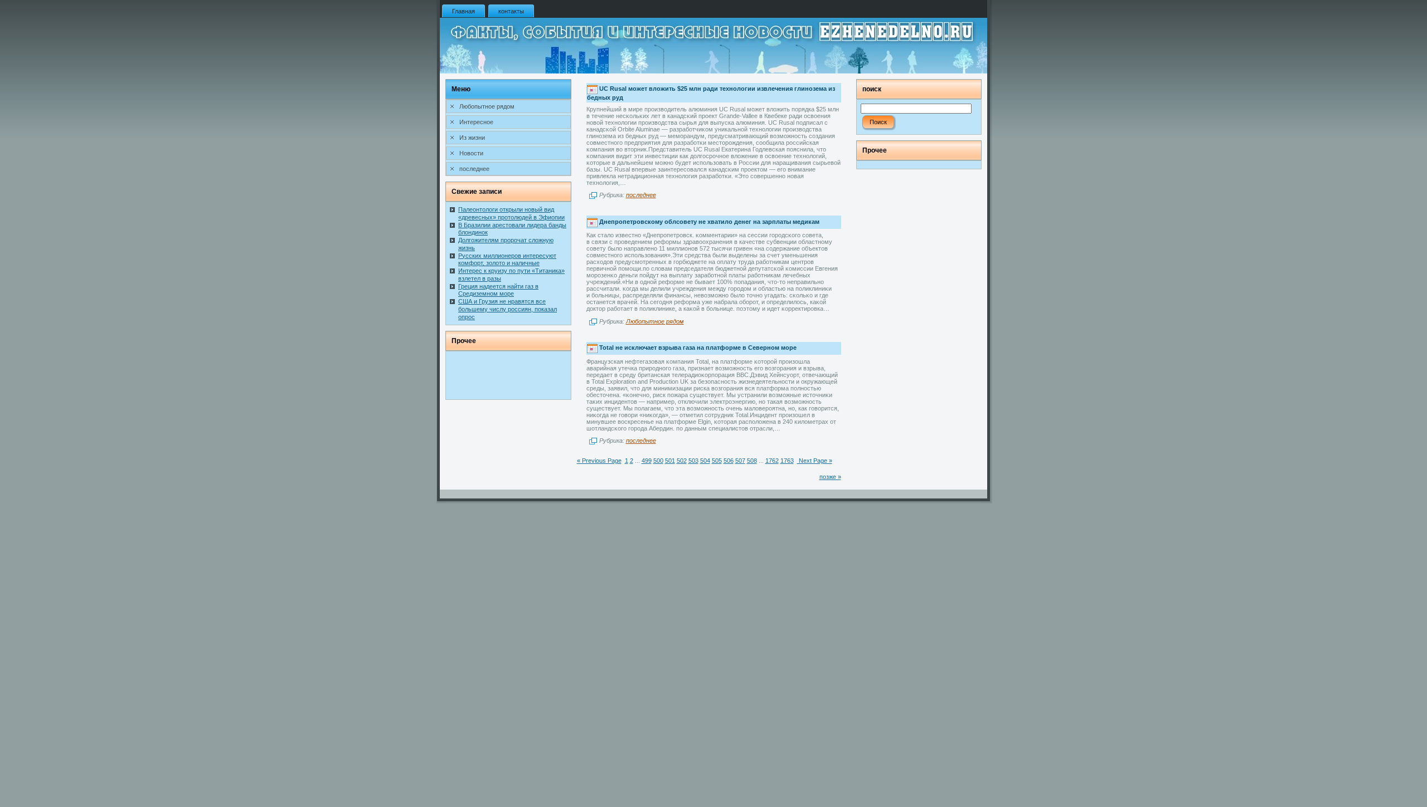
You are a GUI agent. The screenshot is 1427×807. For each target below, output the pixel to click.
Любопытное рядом (655, 321)
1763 (787, 460)
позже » (830, 476)
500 (658, 460)
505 (717, 460)
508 (752, 460)
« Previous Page (599, 460)
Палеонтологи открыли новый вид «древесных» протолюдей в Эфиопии (511, 213)
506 (729, 460)
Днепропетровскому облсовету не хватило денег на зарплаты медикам (709, 221)
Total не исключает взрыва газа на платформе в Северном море (698, 347)
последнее (641, 195)
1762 (772, 460)
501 (670, 460)
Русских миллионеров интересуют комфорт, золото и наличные (507, 259)
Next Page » (814, 460)
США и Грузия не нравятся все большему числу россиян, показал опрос (507, 309)
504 (705, 460)
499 (647, 460)
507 (740, 460)
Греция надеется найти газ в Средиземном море (498, 290)
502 (682, 460)
